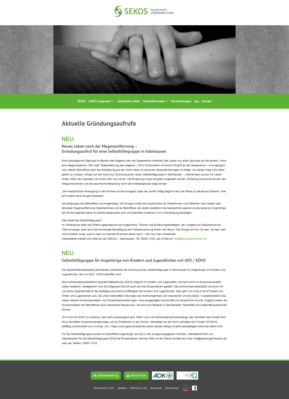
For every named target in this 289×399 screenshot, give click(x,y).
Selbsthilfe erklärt (129, 101)
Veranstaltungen (181, 101)
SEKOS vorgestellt (100, 101)
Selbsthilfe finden (154, 101)
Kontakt (206, 101)
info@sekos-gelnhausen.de (190, 238)
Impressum (156, 388)
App (196, 101)
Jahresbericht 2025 (104, 388)
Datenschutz (172, 388)
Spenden (122, 388)
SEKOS (82, 101)
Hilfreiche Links (138, 388)
